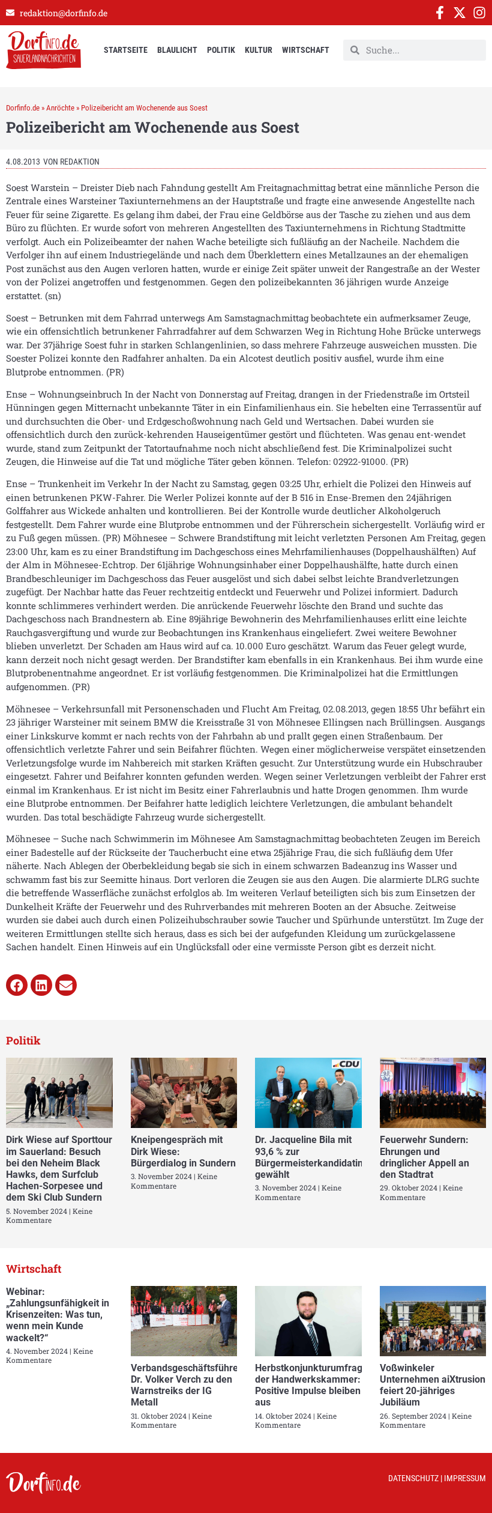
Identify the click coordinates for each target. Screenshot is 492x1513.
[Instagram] (479, 12)
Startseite (126, 50)
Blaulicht (177, 50)
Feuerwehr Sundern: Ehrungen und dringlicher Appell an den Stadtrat (424, 1157)
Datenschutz (413, 1478)
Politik (221, 50)
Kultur (258, 50)
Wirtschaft (305, 50)
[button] (17, 985)
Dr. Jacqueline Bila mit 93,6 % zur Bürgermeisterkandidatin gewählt (309, 1157)
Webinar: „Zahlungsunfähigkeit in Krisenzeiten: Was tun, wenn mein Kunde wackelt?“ (57, 1315)
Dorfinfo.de (23, 107)
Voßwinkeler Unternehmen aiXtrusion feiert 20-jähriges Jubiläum (432, 1385)
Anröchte (60, 107)
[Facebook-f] (439, 12)
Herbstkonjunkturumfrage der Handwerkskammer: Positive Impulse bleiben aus (311, 1385)
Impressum (465, 1478)
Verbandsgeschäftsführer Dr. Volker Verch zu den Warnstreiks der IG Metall (186, 1385)
